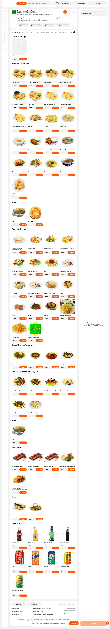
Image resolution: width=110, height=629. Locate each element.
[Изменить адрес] (104, 12)
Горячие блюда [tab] (45, 32)
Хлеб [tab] (37, 32)
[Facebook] (64, 604)
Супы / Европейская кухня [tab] (58, 32)
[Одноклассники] (69, 604)
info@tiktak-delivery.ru (68, 613)
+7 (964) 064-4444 (69, 610)
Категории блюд (38, 611)
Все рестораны (21, 3)
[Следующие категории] (74, 32)
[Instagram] (73, 604)
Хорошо (74, 623)
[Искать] (50, 3)
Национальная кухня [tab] (28, 32)
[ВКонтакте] (60, 604)
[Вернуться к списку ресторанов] (4, 11)
